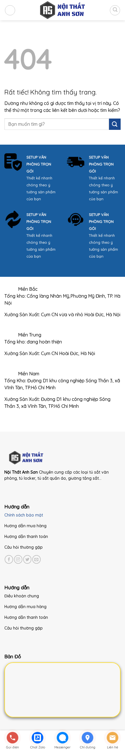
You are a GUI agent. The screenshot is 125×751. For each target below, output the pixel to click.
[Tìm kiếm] (115, 10)
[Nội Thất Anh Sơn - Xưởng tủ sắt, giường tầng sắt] (62, 10)
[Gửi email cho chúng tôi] (36, 559)
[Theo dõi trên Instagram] (18, 559)
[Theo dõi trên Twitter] (27, 559)
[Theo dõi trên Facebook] (9, 559)
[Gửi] (115, 124)
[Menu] (10, 10)
